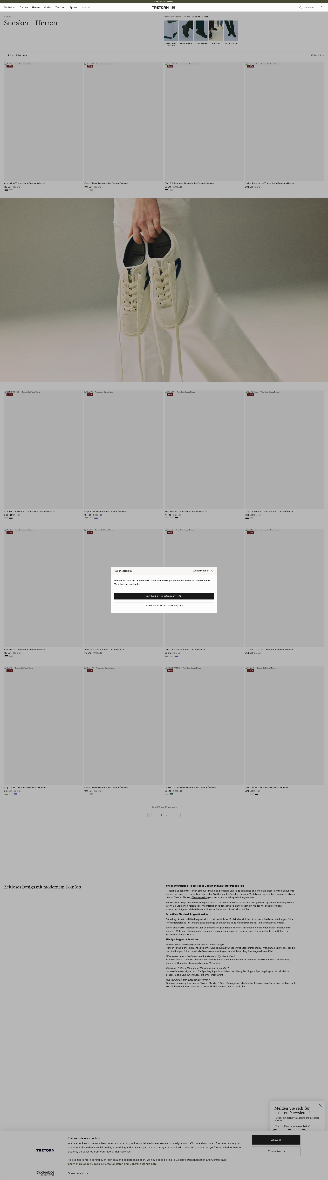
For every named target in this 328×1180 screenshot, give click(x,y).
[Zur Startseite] (164, 7)
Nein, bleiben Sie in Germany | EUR (164, 596)
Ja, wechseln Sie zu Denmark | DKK (164, 605)
